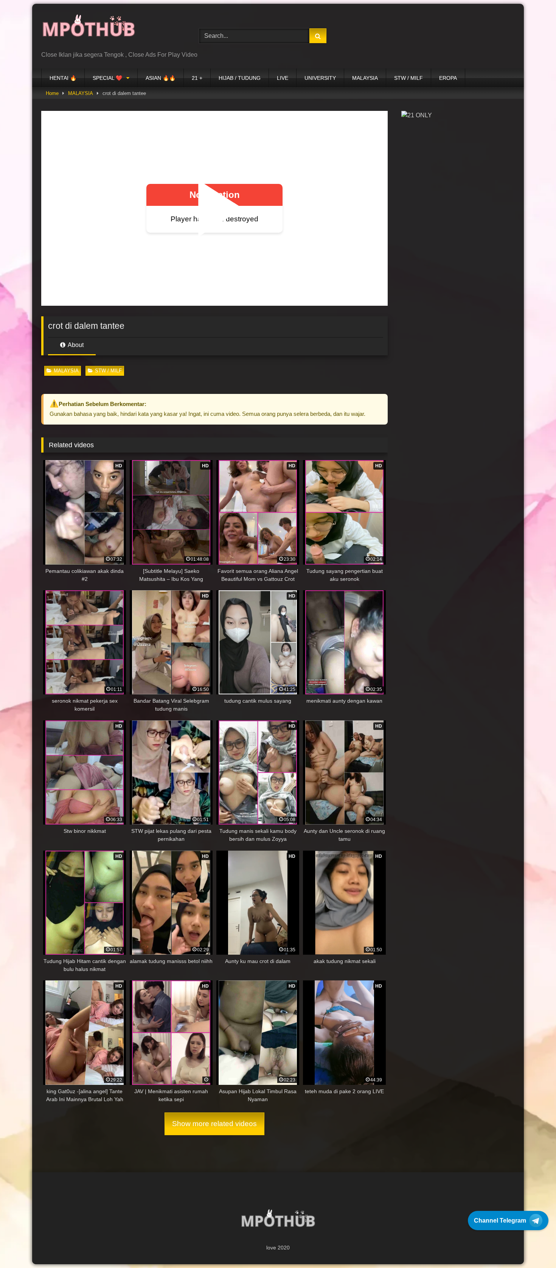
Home (52, 93)
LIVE (282, 78)
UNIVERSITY (320, 78)
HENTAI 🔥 (63, 78)
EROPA (448, 78)
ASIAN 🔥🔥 (160, 78)
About (75, 345)
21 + (197, 78)
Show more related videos (214, 1124)
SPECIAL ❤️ (107, 78)
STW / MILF (408, 78)
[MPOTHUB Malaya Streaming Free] (88, 30)
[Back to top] (532, 1245)
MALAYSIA (365, 78)
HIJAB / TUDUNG (240, 78)
